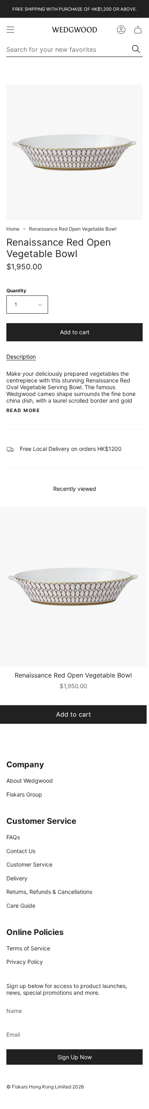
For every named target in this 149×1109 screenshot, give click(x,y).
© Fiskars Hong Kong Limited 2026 (45, 1087)
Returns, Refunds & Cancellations (49, 891)
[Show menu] (10, 30)
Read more (23, 410)
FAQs (13, 837)
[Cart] (138, 30)
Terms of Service (28, 948)
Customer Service (29, 864)
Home (12, 229)
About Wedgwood (29, 780)
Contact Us (20, 851)
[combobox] (69, 49)
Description (21, 356)
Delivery (16, 878)
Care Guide (20, 905)
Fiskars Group (24, 794)
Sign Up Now (75, 1057)
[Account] (121, 30)
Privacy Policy (24, 961)
